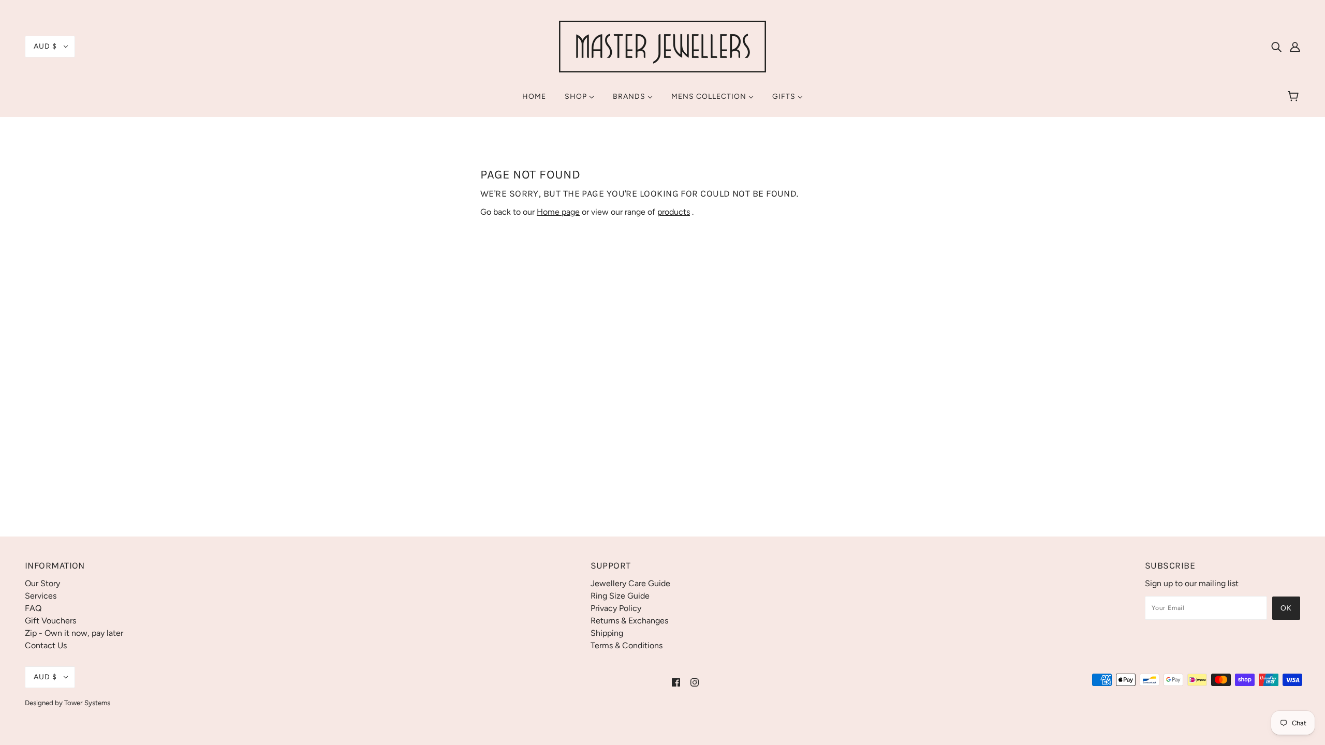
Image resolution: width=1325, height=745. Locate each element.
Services (40, 596)
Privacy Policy (616, 608)
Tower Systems (87, 702)
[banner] (662, 46)
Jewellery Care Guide (630, 583)
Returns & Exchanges (629, 620)
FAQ (33, 608)
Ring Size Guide (620, 596)
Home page (558, 212)
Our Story (42, 583)
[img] (1276, 46)
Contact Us (46, 645)
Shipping (607, 633)
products (673, 212)
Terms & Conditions (626, 645)
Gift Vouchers (50, 620)
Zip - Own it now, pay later (74, 633)
